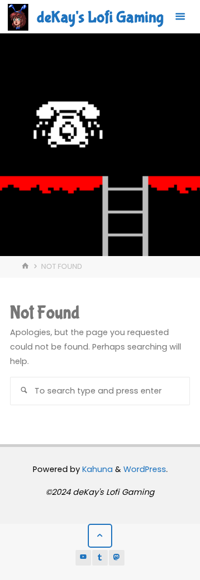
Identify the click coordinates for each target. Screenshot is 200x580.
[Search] (24, 391)
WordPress (144, 469)
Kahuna (96, 469)
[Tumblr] (100, 558)
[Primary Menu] (180, 16)
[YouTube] (83, 558)
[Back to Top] (100, 536)
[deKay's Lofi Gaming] (18, 16)
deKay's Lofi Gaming (100, 17)
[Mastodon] (116, 558)
